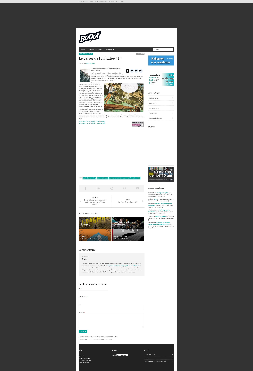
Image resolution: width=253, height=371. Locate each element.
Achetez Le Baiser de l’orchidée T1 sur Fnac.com (92, 121)
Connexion (82, 357)
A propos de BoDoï (150, 354)
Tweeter (98, 188)
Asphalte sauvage (153, 98)
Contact (147, 358)
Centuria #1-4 (152, 103)
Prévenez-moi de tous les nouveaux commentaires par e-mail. (99, 337)
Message (82, 312)
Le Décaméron (153, 113)
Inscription (82, 355)
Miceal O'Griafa (127, 178)
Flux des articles (84, 358)
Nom (80, 289)
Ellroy (94, 178)
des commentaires (85, 360)
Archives (114, 355)
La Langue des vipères (162, 193)
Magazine (108, 50)
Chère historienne (154, 108)
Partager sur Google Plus (111, 188)
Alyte (155, 199)
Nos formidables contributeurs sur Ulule (156, 361)
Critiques (90, 50)
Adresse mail (83, 296)
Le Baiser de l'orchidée (115, 178)
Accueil (83, 49)
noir (134, 178)
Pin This (124, 188)
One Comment (140, 53)
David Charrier (87, 178)
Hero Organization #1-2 (155, 118)
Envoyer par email (137, 188)
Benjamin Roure (90, 63)
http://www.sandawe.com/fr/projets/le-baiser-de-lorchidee (123, 266)
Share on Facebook (85, 188)
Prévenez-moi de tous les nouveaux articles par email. (97, 339)
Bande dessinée (83, 53)
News (99, 50)
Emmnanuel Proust (102, 178)
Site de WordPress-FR (84, 362)
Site (80, 304)
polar (138, 178)
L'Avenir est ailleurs (160, 216)
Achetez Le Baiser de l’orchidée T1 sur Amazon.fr (92, 123)
